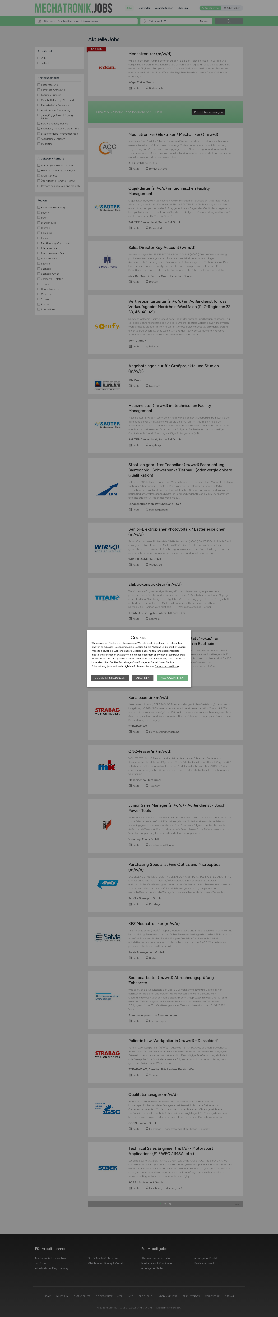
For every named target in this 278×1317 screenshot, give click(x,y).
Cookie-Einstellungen (110, 677)
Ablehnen (142, 677)
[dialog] (139, 658)
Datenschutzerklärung (167, 666)
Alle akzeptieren (172, 677)
